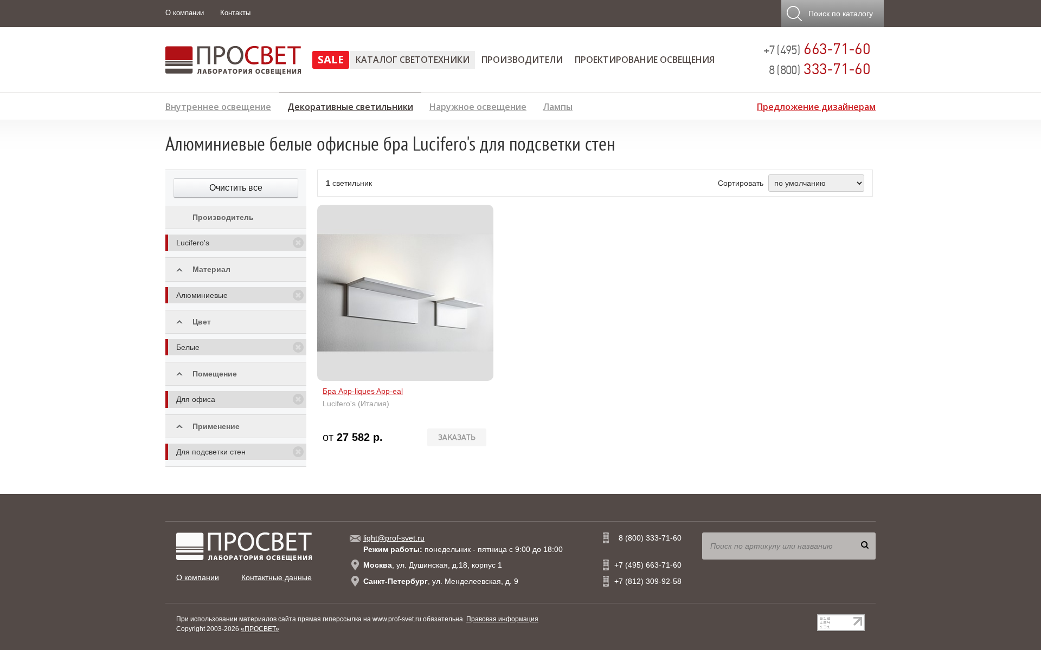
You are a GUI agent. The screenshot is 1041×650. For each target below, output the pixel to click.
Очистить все (235, 187)
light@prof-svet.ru (394, 538)
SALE (331, 59)
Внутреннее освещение (218, 105)
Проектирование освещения (645, 60)
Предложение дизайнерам (816, 105)
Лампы (558, 105)
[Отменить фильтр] (298, 242)
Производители (522, 60)
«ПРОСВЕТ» (260, 629)
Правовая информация (502, 619)
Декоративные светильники (350, 105)
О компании (184, 13)
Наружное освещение (477, 105)
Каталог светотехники (413, 60)
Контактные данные (276, 577)
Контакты (235, 13)
